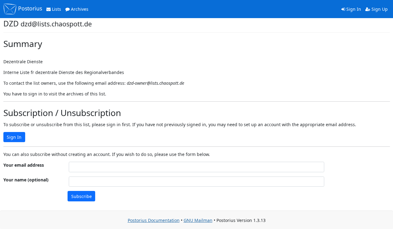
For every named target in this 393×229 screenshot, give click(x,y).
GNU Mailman (198, 220)
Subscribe (81, 196)
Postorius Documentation (154, 220)
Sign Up (379, 9)
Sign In (353, 9)
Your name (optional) (26, 180)
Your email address (23, 165)
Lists (56, 9)
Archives (79, 9)
